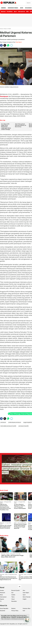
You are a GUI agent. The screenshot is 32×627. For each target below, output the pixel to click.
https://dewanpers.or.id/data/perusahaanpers (12, 619)
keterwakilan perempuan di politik (8, 426)
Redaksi (13, 608)
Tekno (12, 597)
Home (1, 28)
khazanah (28, 8)
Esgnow (2, 599)
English (24, 599)
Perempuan (4, 96)
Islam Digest (26, 592)
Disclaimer (2, 610)
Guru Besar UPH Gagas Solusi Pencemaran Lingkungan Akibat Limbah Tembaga (6, 126)
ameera (3, 8)
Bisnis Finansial (26, 597)
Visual (12, 599)
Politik (9, 28)
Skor (24, 590)
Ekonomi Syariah (13, 8)
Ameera (2, 590)
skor (21, 8)
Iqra (12, 592)
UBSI (27, 11)
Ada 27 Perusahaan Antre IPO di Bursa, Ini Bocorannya (20, 125)
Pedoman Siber (26, 608)
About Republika (4, 608)
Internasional (21, 11)
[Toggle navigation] (1, 2)
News (5, 28)
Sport (15, 11)
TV (0, 601)
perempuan (3, 422)
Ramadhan (14, 601)
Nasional (3, 11)
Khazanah (2, 592)
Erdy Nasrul (19, 42)
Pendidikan (10, 11)
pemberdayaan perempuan (14, 422)
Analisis (13, 594)
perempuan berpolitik (24, 426)
